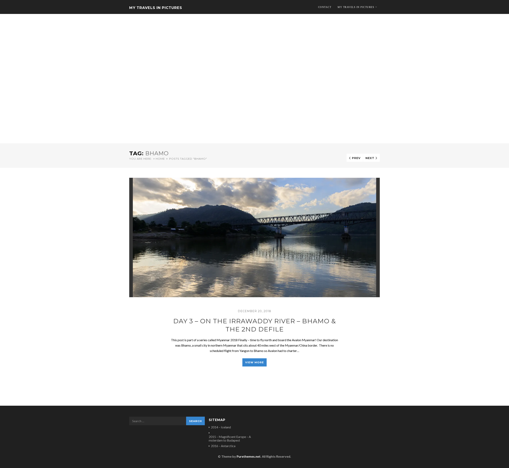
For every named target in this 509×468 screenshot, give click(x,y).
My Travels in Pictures (155, 8)
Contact (324, 7)
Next (369, 158)
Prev (356, 158)
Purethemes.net (248, 456)
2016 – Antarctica (223, 446)
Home (160, 158)
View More (254, 362)
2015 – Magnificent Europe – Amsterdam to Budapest (230, 438)
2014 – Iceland (221, 427)
